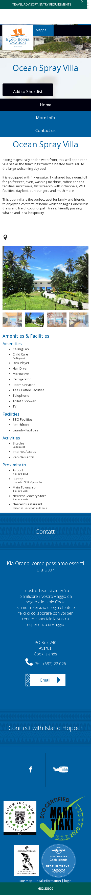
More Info (45, 117)
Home (45, 105)
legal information (48, 881)
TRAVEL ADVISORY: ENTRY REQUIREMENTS (41, 4)
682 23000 (45, 888)
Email (45, 680)
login (68, 881)
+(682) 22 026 (53, 663)
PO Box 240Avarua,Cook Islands (45, 648)
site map (25, 881)
